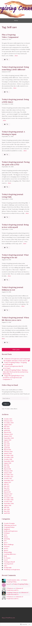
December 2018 (8, 455)
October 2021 (8, 419)
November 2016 (8, 499)
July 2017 (6, 484)
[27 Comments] (5, 187)
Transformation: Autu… (13, 580)
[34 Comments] (5, 92)
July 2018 (6, 465)
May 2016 (6, 511)
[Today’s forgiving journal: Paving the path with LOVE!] (7, 187)
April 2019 (7, 447)
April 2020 (7, 430)
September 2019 (9, 438)
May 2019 (7, 446)
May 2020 (7, 428)
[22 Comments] (5, 310)
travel (5, 560)
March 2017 (7, 492)
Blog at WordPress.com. (8, 617)
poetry (6, 548)
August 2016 (7, 505)
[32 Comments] (5, 217)
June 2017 (7, 486)
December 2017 (8, 474)
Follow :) (6, 404)
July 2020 (6, 426)
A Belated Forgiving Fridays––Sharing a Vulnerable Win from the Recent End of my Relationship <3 (15, 372)
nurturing (7, 539)
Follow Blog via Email (10, 385)
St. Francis (7, 558)
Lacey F (8, 584)
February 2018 (8, 471)
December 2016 (8, 497)
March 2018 (7, 469)
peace (6, 542)
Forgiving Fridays (9, 527)
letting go (7, 533)
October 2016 (8, 501)
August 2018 (7, 463)
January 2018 (8, 472)
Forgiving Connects (12, 592)
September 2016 (9, 503)
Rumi (5, 556)
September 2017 (9, 480)
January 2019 (8, 453)
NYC (5, 540)
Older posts (16, 349)
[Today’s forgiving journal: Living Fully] (7, 217)
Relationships (8, 552)
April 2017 (7, 490)
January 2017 (7, 496)
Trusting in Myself (9, 562)
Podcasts (6, 546)
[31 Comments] (5, 154)
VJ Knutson (9, 588)
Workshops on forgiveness (12, 569)
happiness (7, 529)
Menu (16, 20)
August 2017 (7, 482)
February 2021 (8, 421)
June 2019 (7, 444)
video (5, 565)
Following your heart (10, 525)
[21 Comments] (5, 124)
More (16, 56)
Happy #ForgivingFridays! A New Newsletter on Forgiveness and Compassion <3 (13, 377)
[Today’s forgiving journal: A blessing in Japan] (7, 154)
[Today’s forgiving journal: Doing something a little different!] (7, 92)
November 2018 (8, 457)
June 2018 (7, 467)
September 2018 (9, 461)
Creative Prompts (9, 523)
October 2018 (8, 459)
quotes (6, 550)
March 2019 (7, 449)
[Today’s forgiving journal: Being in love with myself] (7, 247)
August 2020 (7, 424)
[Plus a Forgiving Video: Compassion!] (7, 59)
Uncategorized (8, 564)
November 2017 (8, 476)
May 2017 (6, 488)
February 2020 (8, 434)
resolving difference (10, 554)
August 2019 (7, 440)
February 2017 (8, 494)
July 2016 (6, 507)
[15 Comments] (5, 59)
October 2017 (8, 478)
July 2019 (6, 442)
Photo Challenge (9, 544)
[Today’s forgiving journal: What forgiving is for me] (7, 280)
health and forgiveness (10, 531)
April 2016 (7, 513)
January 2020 (8, 436)
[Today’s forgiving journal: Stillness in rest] (7, 310)
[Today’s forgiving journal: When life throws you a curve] (7, 342)
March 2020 (7, 432)
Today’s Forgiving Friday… (21, 584)
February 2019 (8, 451)
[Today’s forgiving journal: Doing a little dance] (7, 124)
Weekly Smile (8, 567)
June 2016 (7, 509)
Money (6, 537)
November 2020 (9, 422)
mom (5, 535)
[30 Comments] (5, 280)
